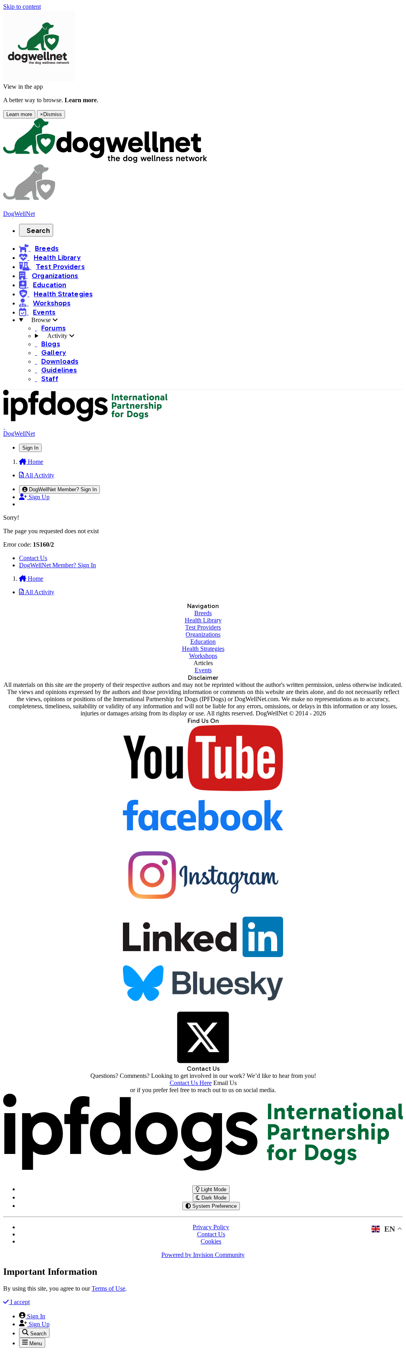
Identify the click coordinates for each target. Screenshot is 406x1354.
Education (203, 641)
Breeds (203, 613)
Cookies (211, 1241)
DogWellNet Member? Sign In (57, 565)
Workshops (203, 655)
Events (203, 670)
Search (38, 230)
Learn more (19, 114)
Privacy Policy (211, 1227)
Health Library (203, 620)
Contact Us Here (191, 1082)
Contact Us (33, 558)
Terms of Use (108, 1288)
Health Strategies (203, 648)
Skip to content (22, 6)
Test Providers (203, 627)
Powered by (203, 1254)
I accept (19, 1302)
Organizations (203, 634)
